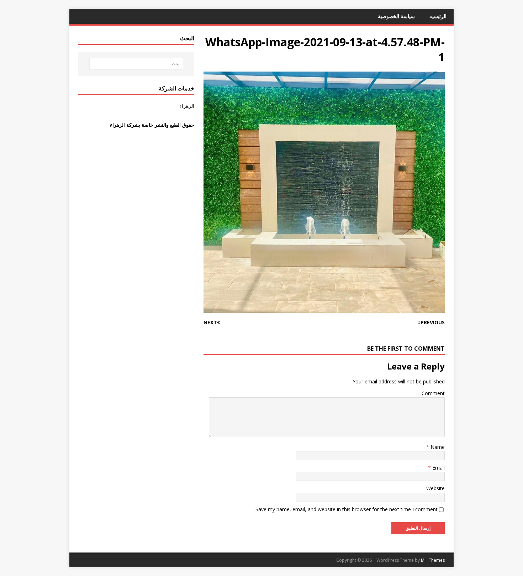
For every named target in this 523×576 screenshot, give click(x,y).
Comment (433, 393)
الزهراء (186, 106)
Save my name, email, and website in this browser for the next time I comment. (346, 509)
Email (438, 467)
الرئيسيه (438, 16)
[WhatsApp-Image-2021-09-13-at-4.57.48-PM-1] (324, 308)
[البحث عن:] (136, 64)
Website (435, 488)
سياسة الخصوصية (396, 16)
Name (437, 447)
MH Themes (433, 560)
